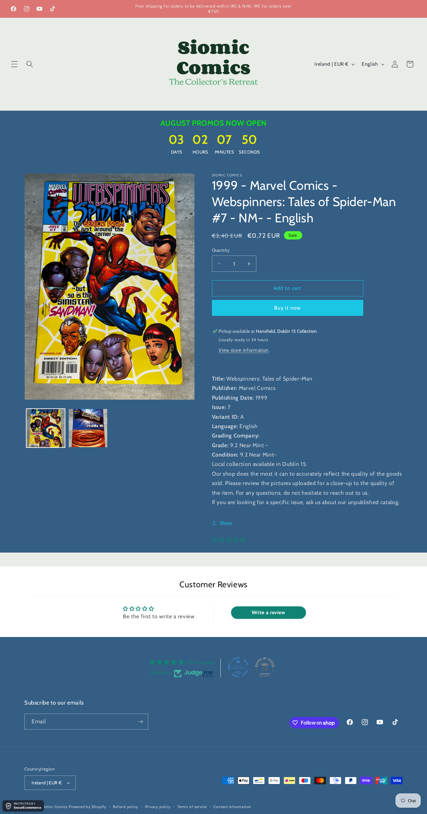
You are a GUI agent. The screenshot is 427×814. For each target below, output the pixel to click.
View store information (244, 350)
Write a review (268, 612)
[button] (14, 64)
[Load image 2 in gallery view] (88, 428)
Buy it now (287, 308)
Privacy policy (158, 806)
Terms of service (192, 806)
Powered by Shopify (87, 806)
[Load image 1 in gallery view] (45, 428)
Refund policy (125, 806)
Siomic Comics (54, 806)
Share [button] (226, 523)
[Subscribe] (140, 722)
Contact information (232, 806)
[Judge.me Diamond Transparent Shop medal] (238, 667)
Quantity (221, 250)
